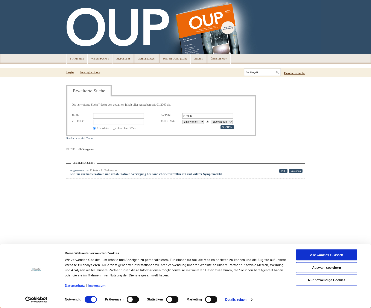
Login (70, 72)
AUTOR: (165, 114)
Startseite (77, 58)
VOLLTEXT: (78, 121)
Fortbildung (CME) (175, 58)
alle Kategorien (86, 149)
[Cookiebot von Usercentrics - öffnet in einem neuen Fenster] (36, 299)
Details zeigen (235, 299)
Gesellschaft (147, 58)
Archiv (198, 58)
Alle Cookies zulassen (326, 255)
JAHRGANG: (168, 121)
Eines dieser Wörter (127, 128)
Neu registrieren (90, 72)
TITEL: (75, 114)
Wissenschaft (100, 58)
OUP (71, 27)
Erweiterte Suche (294, 73)
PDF (283, 171)
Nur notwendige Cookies (326, 280)
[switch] (133, 299)
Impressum (97, 285)
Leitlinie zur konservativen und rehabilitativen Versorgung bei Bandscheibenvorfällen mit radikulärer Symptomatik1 (146, 174)
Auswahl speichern (326, 267)
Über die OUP (219, 58)
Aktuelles (123, 58)
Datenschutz (75, 285)
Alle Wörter (103, 128)
